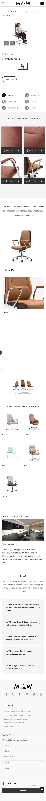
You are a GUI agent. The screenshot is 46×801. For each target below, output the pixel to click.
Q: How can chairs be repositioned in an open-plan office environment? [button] (21, 637)
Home (4, 12)
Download (9, 150)
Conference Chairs (35, 12)
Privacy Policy (9, 726)
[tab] (23, 607)
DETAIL (10, 118)
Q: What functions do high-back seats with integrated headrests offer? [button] (21, 623)
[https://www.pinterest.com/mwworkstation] (27, 694)
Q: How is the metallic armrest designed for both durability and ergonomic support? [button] (22, 607)
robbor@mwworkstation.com (16, 719)
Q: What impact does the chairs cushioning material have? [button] (19, 652)
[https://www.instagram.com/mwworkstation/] (13, 694)
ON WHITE (35, 118)
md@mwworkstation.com (15, 723)
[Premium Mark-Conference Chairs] (23, 3)
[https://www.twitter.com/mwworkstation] (34, 694)
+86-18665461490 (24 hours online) (19, 715)
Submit (23, 791)
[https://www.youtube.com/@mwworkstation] (40, 694)
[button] (6, 43)
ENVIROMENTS (22, 118)
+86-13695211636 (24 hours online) (19, 712)
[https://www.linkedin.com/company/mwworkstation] (20, 694)
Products (11, 12)
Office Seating (22, 12)
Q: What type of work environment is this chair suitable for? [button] (21, 667)
